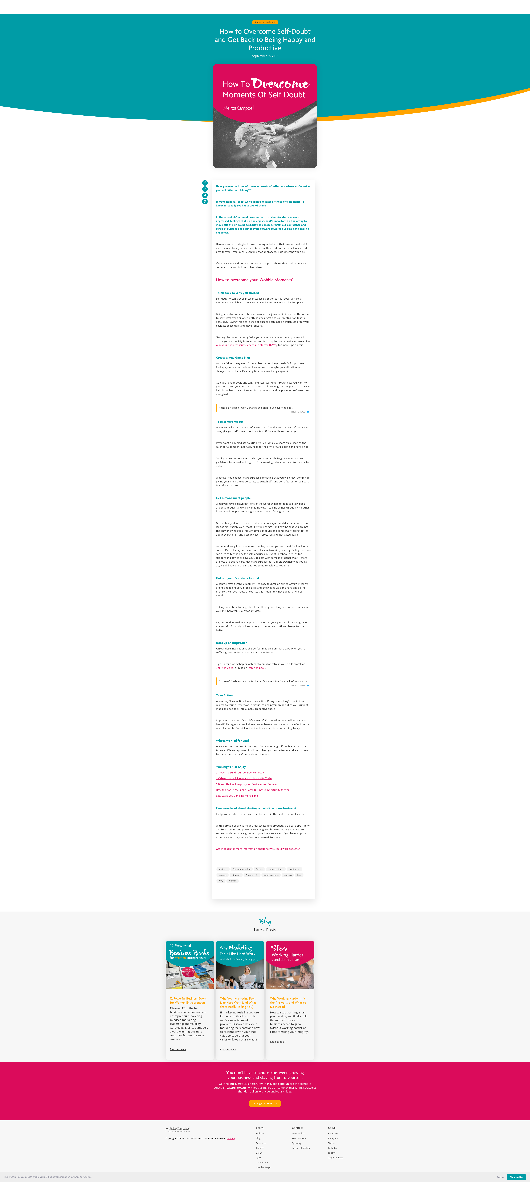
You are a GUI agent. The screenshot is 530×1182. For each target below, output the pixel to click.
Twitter (331, 1143)
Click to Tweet (298, 412)
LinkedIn (332, 1147)
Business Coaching (301, 1147)
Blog (258, 1138)
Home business (276, 869)
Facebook (333, 1133)
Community (262, 1162)
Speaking (296, 1143)
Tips (299, 875)
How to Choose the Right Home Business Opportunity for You (253, 790)
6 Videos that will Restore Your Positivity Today (244, 778)
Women (233, 880)
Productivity (252, 875)
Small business (271, 875)
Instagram (333, 1138)
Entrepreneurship (242, 869)
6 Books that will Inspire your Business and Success (246, 784)
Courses (260, 1147)
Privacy (231, 1138)
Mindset (236, 875)
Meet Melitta (298, 1133)
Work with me (299, 1138)
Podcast (260, 1133)
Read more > (178, 1049)
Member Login (263, 1167)
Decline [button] (500, 1177)
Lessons (223, 875)
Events (259, 1152)
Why (221, 880)
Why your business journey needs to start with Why (246, 345)
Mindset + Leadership (265, 22)
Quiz (258, 1157)
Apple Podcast (335, 1157)
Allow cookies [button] (516, 1177)
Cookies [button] (87, 1177)
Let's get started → (265, 1103)
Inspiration (294, 869)
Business (223, 869)
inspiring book (256, 667)
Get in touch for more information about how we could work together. (258, 848)
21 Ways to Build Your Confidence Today (240, 772)
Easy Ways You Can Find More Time (237, 795)
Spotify (331, 1152)
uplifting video (224, 667)
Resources (261, 1143)
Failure (259, 869)
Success (288, 875)
